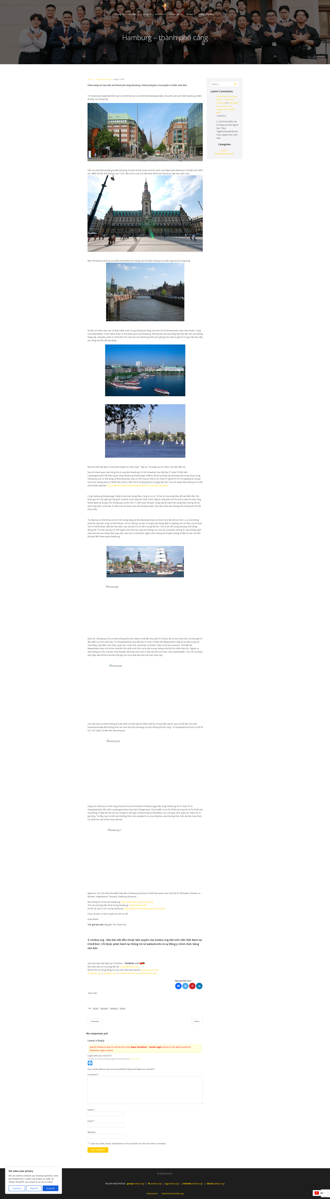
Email (91, 1121)
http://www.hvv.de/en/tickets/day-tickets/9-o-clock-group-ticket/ (137, 485)
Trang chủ (120, 14)
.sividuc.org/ (136, 1183)
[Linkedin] (199, 986)
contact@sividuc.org (129, 966)
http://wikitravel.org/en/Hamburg (137, 902)
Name (91, 1109)
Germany (104, 1008)
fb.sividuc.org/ (94, 973)
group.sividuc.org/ (150, 969)
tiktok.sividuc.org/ (148, 973)
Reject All (34, 1188)
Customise (17, 1188)
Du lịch (90, 79)
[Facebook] (178, 986)
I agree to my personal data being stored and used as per (114, 1059)
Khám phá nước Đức (104, 79)
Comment (93, 1074)
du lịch (95, 1008)
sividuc (122, 1008)
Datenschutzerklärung (173, 1193)
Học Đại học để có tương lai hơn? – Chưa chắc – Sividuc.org (226, 99)
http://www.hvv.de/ (138, 905)
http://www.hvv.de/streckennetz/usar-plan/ (144, 908)
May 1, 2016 (119, 79)
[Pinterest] (192, 986)
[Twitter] (185, 986)
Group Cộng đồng (206, 14)
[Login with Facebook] (90, 1063)
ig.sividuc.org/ (110, 973)
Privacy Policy (134, 1059)
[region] (33, 1180)
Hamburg (113, 1008)
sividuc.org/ (155, 1183)
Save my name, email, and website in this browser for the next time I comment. (128, 1143)
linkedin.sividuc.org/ (128, 973)
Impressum (152, 1193)
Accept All (50, 1188)
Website (91, 1132)
